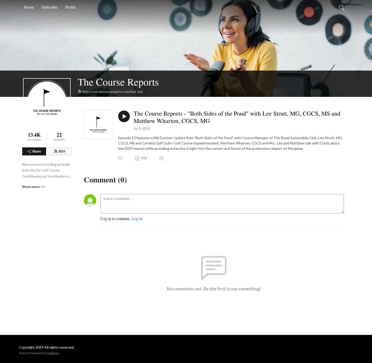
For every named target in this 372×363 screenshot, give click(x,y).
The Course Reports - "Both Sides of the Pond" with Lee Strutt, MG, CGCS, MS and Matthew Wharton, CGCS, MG (237, 117)
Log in (137, 218)
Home (29, 7)
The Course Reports (118, 81)
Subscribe (49, 7)
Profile (70, 7)
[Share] (161, 158)
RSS (62, 151)
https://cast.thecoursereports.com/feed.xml (112, 91)
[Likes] (120, 158)
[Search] (341, 7)
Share (36, 151)
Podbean (53, 353)
